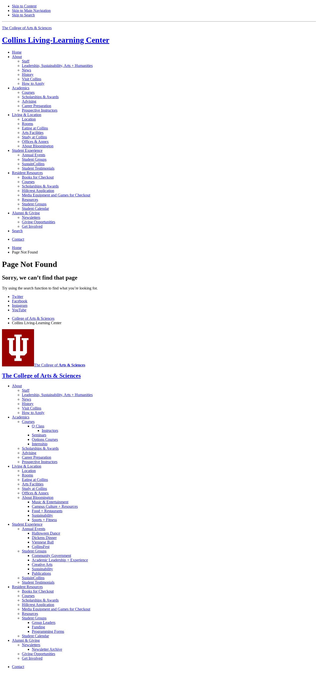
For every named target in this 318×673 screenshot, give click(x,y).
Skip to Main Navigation (31, 10)
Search (17, 231)
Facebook (19, 301)
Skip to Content (24, 6)
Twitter (17, 296)
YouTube (19, 310)
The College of (59, 365)
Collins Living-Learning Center (55, 39)
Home (17, 52)
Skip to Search (23, 15)
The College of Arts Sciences (27, 28)
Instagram (19, 305)
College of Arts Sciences (33, 318)
